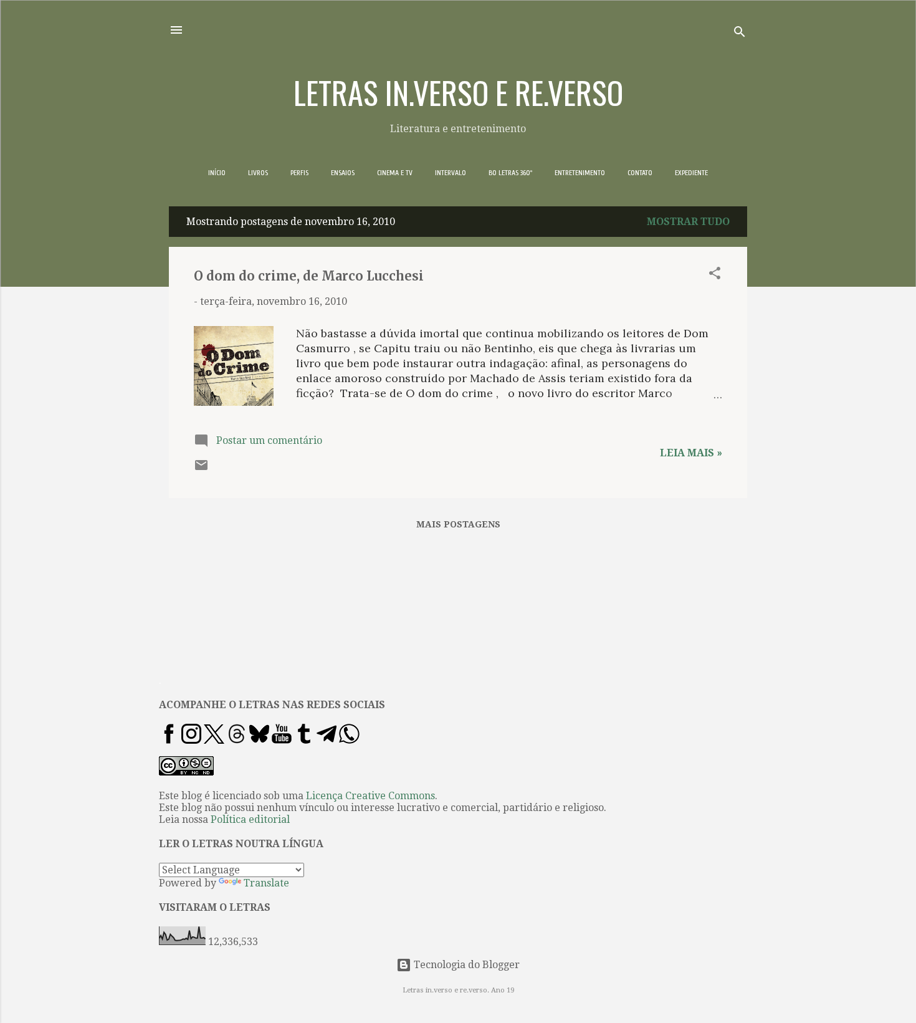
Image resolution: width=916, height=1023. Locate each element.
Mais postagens (458, 524)
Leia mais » (691, 453)
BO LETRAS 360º (510, 172)
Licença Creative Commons (370, 796)
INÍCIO (217, 172)
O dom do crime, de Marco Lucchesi (309, 276)
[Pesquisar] (739, 34)
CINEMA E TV (395, 172)
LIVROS (258, 172)
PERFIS (299, 172)
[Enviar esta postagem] (201, 469)
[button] (714, 275)
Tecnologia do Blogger (465, 965)
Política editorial (250, 819)
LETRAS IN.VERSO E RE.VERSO (458, 92)
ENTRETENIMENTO (580, 172)
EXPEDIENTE (691, 172)
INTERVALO (450, 172)
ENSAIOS (343, 172)
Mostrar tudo (688, 222)
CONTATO (639, 172)
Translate (266, 883)
